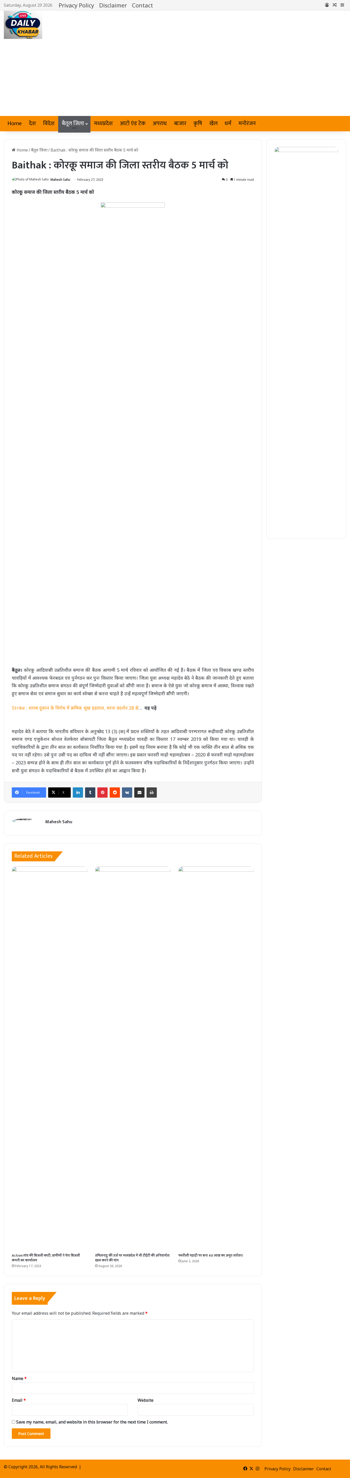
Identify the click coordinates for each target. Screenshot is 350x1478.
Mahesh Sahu (60, 179)
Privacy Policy (76, 5)
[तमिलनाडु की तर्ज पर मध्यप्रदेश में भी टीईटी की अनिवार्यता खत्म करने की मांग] (133, 1058)
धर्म (228, 123)
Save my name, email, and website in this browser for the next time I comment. (92, 1422)
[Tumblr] (90, 792)
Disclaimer (113, 5)
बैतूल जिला (73, 123)
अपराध (160, 123)
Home (14, 123)
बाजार (180, 123)
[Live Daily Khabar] (23, 25)
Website (145, 1400)
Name (19, 1378)
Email (19, 1400)
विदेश (49, 123)
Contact (142, 5)
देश (32, 123)
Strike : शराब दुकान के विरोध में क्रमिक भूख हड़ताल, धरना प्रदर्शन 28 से (75, 708)
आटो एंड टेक (133, 123)
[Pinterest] (102, 792)
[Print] (152, 792)
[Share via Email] (139, 792)
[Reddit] (115, 792)
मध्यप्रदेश (103, 123)
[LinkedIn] (78, 792)
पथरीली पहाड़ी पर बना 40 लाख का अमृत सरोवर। (210, 1255)
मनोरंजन (247, 123)
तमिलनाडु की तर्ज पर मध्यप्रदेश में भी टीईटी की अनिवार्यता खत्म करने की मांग (132, 1257)
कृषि (197, 123)
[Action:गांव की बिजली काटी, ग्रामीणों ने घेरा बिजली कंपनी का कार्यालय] (49, 1058)
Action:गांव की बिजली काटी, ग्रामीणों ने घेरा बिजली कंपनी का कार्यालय (46, 1257)
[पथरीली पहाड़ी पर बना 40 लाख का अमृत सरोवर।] (216, 1058)
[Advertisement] (175, 77)
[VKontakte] (127, 792)
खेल (213, 123)
